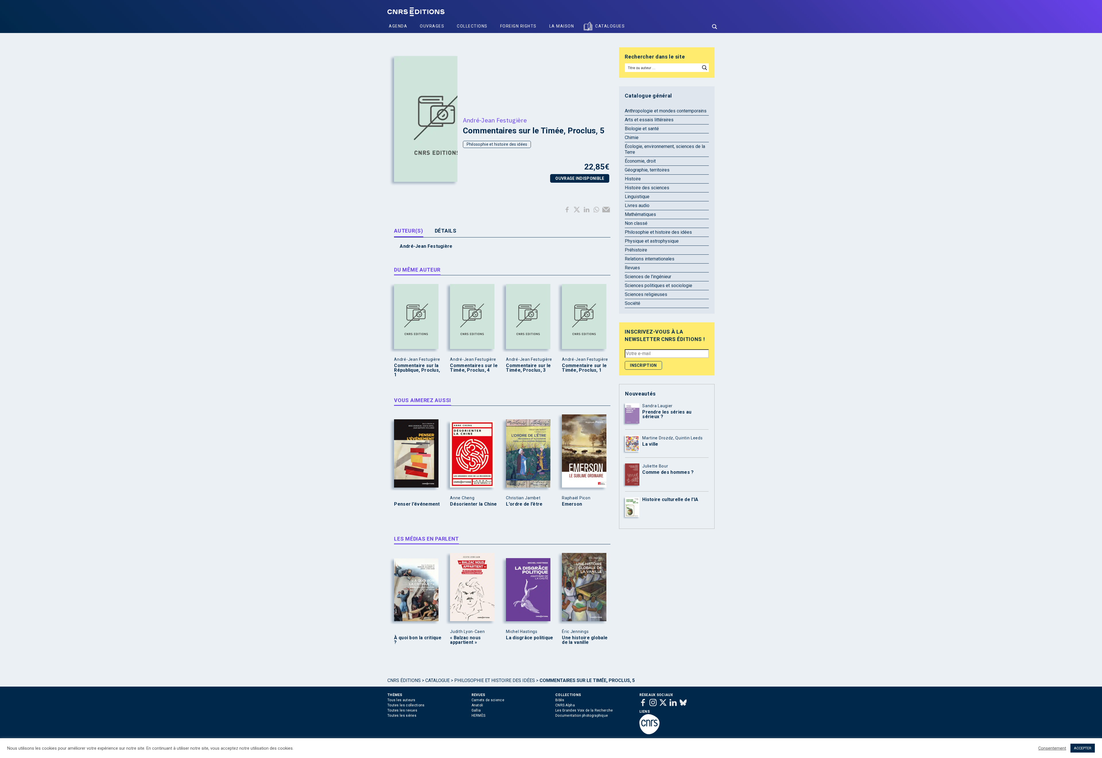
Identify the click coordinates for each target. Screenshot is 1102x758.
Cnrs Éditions (404, 680)
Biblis (559, 700)
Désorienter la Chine (473, 504)
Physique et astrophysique (652, 241)
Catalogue (437, 680)
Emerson (572, 504)
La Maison (561, 26)
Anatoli (477, 705)
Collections (472, 26)
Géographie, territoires (647, 170)
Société (632, 303)
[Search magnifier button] (714, 26)
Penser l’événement (417, 504)
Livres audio (637, 205)
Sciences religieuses (646, 294)
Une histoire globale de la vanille (585, 640)
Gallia (476, 710)
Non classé (636, 223)
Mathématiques (640, 214)
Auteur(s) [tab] (408, 231)
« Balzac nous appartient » (465, 640)
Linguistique (637, 196)
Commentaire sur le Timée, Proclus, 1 (584, 368)
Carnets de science (488, 700)
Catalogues (610, 26)
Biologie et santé (642, 128)
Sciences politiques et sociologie (658, 285)
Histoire (633, 179)
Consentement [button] (1052, 748)
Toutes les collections (406, 705)
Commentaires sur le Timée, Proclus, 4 (474, 368)
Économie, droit (640, 161)
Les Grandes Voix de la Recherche (584, 710)
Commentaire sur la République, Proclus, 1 (417, 370)
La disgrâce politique (529, 638)
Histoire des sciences (647, 187)
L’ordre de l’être (524, 504)
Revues (632, 267)
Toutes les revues (402, 710)
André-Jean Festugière (495, 120)
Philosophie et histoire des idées (497, 144)
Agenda (398, 26)
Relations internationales (649, 259)
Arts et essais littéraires (649, 119)
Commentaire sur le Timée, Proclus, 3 (528, 368)
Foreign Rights (518, 26)
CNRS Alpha (565, 705)
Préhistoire (636, 250)
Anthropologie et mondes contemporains (666, 111)
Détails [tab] (446, 231)
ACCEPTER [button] (1082, 748)
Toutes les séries (401, 716)
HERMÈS (479, 716)
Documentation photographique (581, 716)
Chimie (632, 137)
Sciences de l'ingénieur (648, 276)
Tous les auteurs (401, 700)
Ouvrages (432, 26)
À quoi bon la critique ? (417, 640)
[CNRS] (649, 733)
